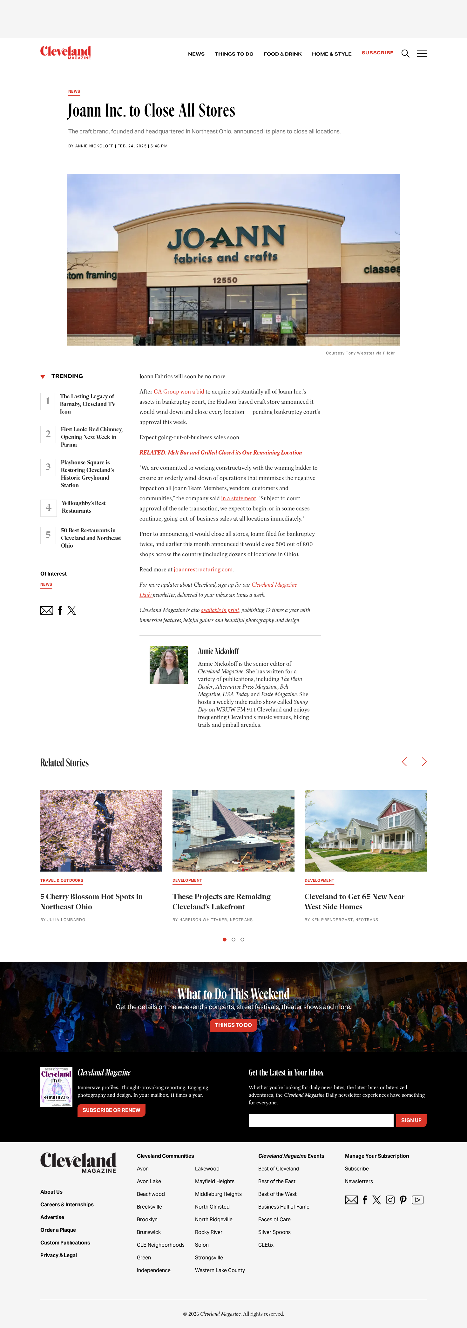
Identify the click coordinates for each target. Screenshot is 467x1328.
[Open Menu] (422, 54)
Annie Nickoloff (94, 146)
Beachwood (151, 1194)
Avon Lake (149, 1181)
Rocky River (208, 1232)
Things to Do (234, 54)
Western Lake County (220, 1270)
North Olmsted (212, 1206)
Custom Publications (65, 1242)
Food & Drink (283, 54)
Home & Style (332, 54)
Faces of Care (274, 1219)
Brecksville (149, 1206)
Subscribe (378, 53)
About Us (51, 1192)
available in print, (220, 610)
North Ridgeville (214, 1219)
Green (144, 1257)
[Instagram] (390, 1200)
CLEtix (266, 1245)
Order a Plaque (58, 1230)
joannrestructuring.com (203, 569)
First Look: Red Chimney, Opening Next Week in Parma (92, 437)
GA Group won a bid (179, 391)
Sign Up (411, 1120)
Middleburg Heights (218, 1194)
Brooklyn (147, 1219)
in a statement (238, 498)
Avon (143, 1168)
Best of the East (276, 1181)
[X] (376, 1200)
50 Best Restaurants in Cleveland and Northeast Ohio (91, 538)
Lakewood (207, 1168)
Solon (202, 1245)
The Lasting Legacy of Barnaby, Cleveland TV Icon (87, 404)
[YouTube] (417, 1200)
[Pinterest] (403, 1200)
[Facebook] (365, 1200)
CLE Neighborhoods (161, 1245)
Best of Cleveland (278, 1168)
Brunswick (149, 1232)
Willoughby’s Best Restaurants (83, 507)
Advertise (52, 1217)
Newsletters (359, 1181)
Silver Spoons (274, 1232)
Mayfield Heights (214, 1181)
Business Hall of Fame (283, 1206)
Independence (154, 1270)
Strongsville (209, 1257)
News (196, 54)
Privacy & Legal (58, 1255)
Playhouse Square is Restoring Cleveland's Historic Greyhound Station (87, 474)
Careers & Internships (67, 1204)
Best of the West (277, 1194)
